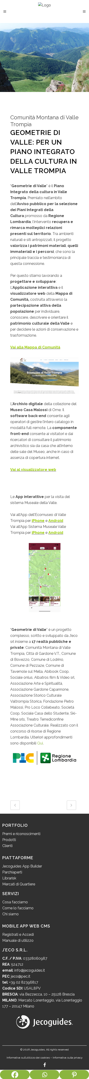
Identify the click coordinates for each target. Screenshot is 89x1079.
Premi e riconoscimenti (21, 834)
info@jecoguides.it (29, 970)
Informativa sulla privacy (68, 1057)
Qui (40, 743)
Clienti (7, 846)
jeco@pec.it (20, 976)
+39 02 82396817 (23, 982)
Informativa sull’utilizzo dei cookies (28, 1057)
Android (55, 520)
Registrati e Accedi (18, 934)
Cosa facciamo (15, 902)
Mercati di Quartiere (18, 884)
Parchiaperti (12, 872)
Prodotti (9, 840)
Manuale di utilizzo (18, 940)
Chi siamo (10, 914)
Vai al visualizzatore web (33, 469)
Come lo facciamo (18, 908)
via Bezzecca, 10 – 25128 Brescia (46, 994)
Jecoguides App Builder (22, 866)
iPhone (38, 520)
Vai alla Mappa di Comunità (35, 347)
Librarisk (9, 878)
